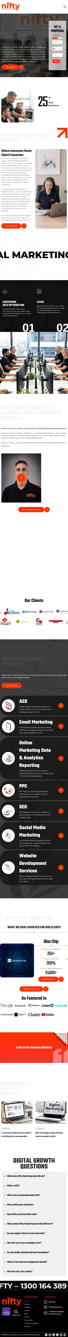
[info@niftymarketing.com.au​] (45, 1307)
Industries (27, 1307)
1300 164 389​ (52, 1302)
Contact (27, 1317)
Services (27, 1304)
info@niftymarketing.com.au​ (55, 1307)
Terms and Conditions (31, 1323)
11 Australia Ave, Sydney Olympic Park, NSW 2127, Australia (56, 1313)
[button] (1, 959)
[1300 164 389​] (45, 1302)
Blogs (26, 1314)
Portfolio (27, 1310)
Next (56, 61)
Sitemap (27, 1326)
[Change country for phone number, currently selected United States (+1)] (54, 48)
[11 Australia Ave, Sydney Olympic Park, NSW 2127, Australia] (45, 1313)
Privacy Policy (29, 1320)
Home (26, 1301)
